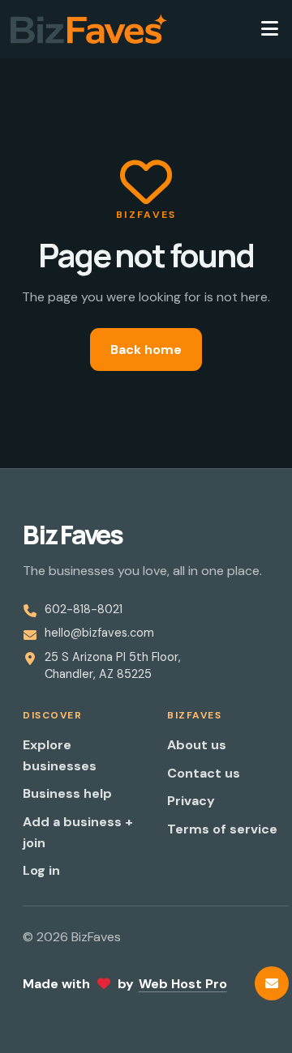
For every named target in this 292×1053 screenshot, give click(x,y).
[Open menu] (269, 29)
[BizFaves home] (89, 29)
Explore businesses (60, 755)
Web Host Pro (183, 983)
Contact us (203, 773)
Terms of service (222, 829)
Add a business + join (78, 832)
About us (196, 744)
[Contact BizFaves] (272, 983)
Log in (41, 870)
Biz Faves (72, 535)
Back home (146, 349)
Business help (67, 793)
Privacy (191, 800)
